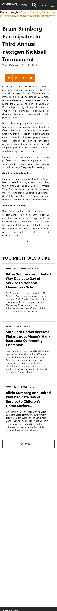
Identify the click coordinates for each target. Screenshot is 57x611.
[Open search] (34, 5)
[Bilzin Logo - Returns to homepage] (14, 5)
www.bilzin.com (10, 235)
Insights (15, 12)
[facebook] (23, 78)
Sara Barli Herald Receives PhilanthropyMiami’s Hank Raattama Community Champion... (28, 338)
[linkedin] (8, 78)
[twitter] (16, 78)
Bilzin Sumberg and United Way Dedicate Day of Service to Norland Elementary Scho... (28, 281)
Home (4, 12)
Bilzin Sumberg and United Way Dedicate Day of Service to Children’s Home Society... (28, 399)
